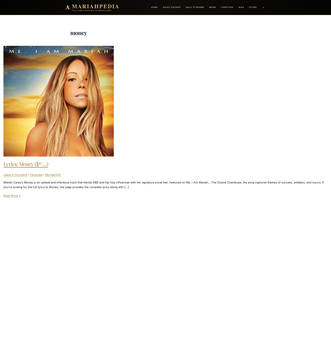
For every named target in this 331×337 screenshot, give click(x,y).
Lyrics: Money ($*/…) (25, 163)
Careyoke (227, 7)
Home (154, 7)
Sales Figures (171, 7)
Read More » (11, 196)
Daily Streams (195, 7)
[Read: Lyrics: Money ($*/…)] (58, 101)
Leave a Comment (15, 175)
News (212, 7)
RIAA (241, 7)
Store (253, 7)
